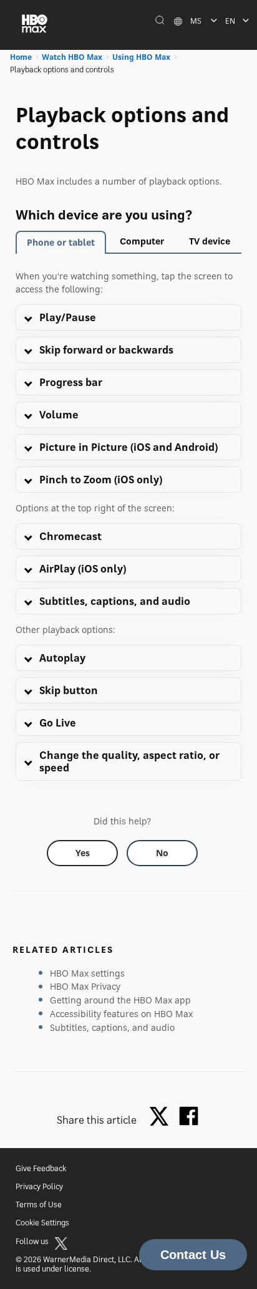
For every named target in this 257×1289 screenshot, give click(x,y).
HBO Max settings (87, 973)
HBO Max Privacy (85, 986)
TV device (209, 241)
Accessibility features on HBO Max (121, 1014)
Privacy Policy (39, 1186)
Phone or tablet (61, 242)
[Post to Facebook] (188, 1115)
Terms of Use (39, 1204)
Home (21, 57)
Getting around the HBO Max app (120, 1000)
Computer (142, 241)
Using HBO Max (141, 57)
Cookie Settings (42, 1222)
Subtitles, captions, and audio (112, 1027)
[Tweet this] (162, 1117)
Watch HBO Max (72, 57)
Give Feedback (41, 1168)
